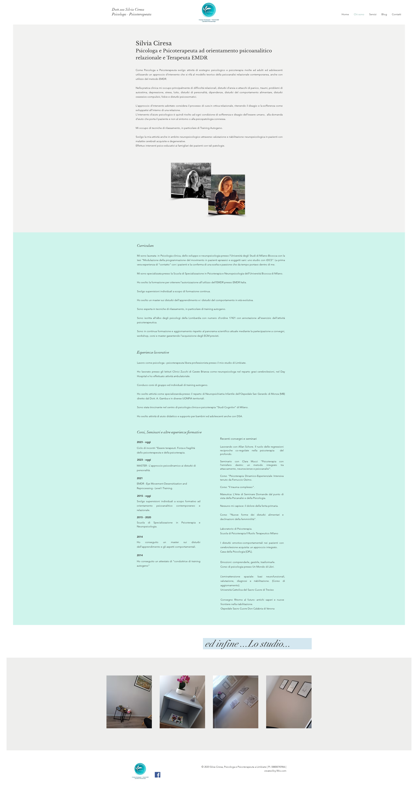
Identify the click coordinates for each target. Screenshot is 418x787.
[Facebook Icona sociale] (157, 775)
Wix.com (281, 770)
